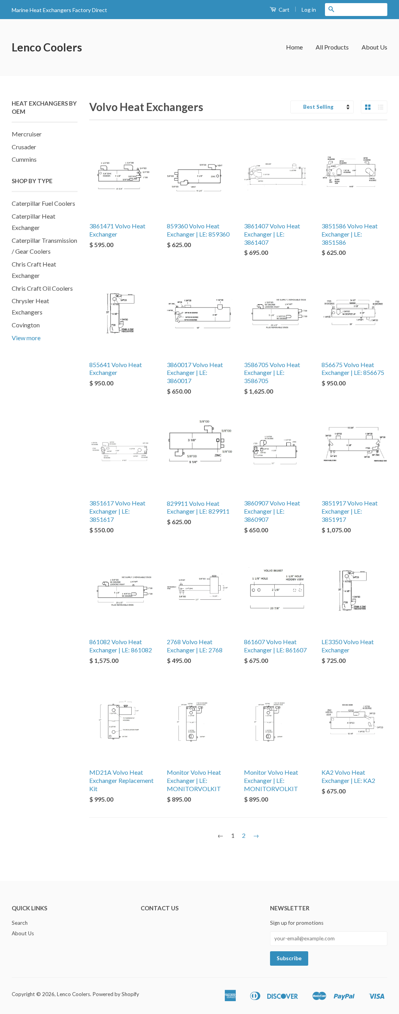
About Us (374, 47)
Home (294, 47)
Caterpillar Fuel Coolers (43, 203)
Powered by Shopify (115, 994)
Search (20, 923)
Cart (283, 9)
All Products (332, 47)
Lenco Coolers (47, 47)
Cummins (24, 159)
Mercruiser (27, 134)
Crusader (24, 146)
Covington (26, 325)
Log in (309, 9)
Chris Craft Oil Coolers (42, 288)
